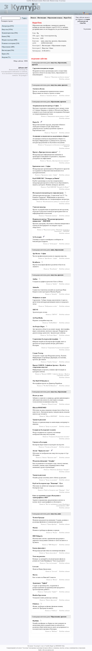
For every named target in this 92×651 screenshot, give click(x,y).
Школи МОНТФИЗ (39, 407)
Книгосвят (46, 0)
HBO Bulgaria (38, 536)
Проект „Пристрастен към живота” (45, 152)
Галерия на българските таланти (44, 430)
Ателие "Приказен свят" (41, 451)
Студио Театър (38, 353)
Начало (33, 18)
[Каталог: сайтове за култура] (21, 14)
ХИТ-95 (35, 310)
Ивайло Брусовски (39, 595)
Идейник (36, 621)
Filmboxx (36, 604)
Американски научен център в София (46, 106)
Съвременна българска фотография (45, 339)
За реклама (87, 29)
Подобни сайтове (64, 79)
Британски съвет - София (41, 166)
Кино (51, 48)
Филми (35, 528)
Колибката (36, 262)
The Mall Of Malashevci (41, 381)
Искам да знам (38, 395)
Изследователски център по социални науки (48, 193)
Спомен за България (40, 442)
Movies (35, 575)
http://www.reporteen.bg (49, 36)
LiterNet (29, 0)
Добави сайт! (23, 68)
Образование (6, 47)
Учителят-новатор (39, 207)
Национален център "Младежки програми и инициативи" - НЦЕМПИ (48, 220)
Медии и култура (7, 40)
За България (37, 237)
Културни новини (37, 0)
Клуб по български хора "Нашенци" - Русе (48, 483)
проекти (54, 41)
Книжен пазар (54, 0)
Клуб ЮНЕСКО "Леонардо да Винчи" (46, 178)
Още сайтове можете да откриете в (83, 20)
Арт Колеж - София (39, 253)
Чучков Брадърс (38, 517)
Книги (4, 36)
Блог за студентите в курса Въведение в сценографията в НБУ (46, 496)
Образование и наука (54, 18)
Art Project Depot (38, 326)
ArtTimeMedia (38, 318)
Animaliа (36, 287)
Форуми (4, 57)
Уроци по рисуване (39, 420)
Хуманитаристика (8, 33)
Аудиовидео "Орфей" (40, 583)
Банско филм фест (39, 548)
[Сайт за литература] (87, 14)
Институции (6, 50)
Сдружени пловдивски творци (43, 68)
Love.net (35, 566)
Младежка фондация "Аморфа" (44, 461)
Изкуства (5, 29)
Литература (6, 26)
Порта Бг (36, 122)
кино (42, 41)
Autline (35, 279)
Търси (24, 18)
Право (4, 54)
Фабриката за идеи (39, 297)
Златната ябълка (39, 89)
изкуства (48, 41)
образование (62, 41)
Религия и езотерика (8, 43)
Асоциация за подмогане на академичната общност (51, 136)
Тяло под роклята (39, 556)
